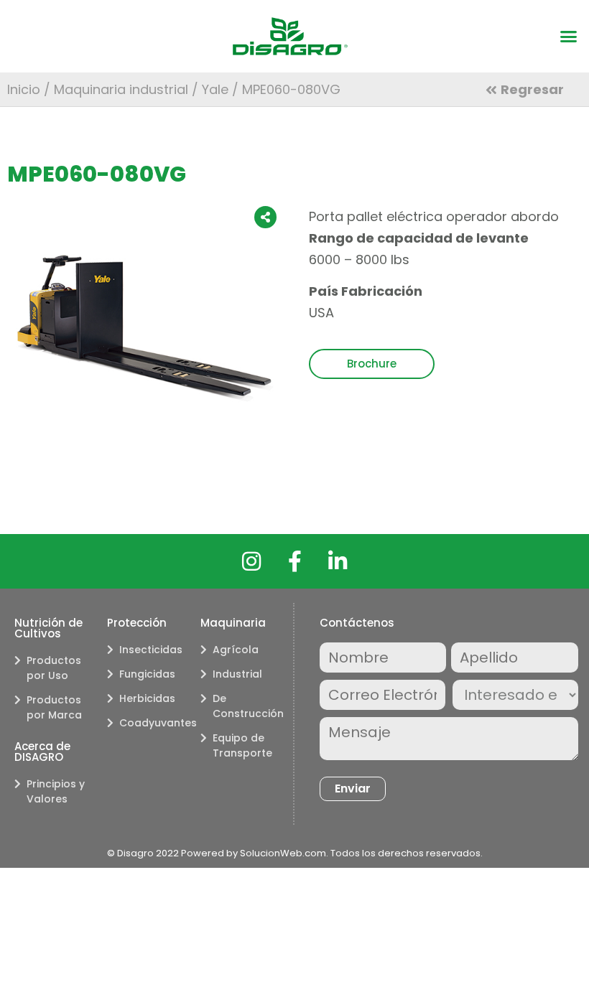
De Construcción (246, 706)
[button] (569, 36)
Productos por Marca (54, 707)
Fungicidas (147, 674)
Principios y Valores (56, 791)
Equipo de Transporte (242, 745)
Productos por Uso (54, 668)
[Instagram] (251, 561)
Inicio (23, 89)
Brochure (371, 363)
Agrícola (236, 649)
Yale (215, 89)
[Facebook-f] (294, 561)
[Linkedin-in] (337, 561)
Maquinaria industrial (121, 89)
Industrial (237, 674)
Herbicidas (147, 698)
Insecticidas (150, 649)
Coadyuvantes (152, 723)
